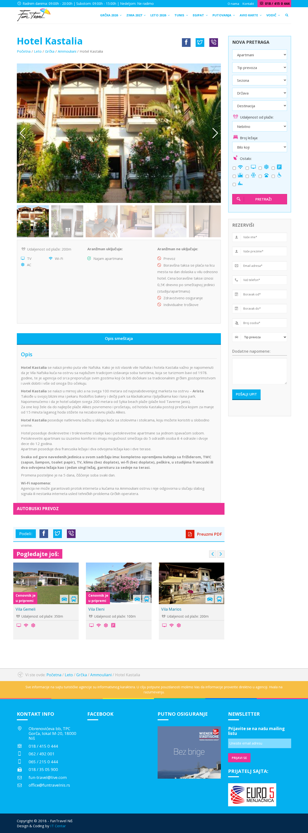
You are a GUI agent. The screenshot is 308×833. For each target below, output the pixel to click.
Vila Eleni (96, 609)
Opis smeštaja (119, 338)
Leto (38, 51)
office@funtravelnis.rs (49, 785)
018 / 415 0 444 (43, 746)
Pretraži (263, 199)
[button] (215, 133)
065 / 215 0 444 (43, 761)
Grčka (49, 51)
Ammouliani (67, 51)
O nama (233, 3)
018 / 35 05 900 (43, 769)
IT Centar (58, 825)
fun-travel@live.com (48, 777)
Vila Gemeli (25, 609)
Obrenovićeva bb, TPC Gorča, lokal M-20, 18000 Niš (52, 733)
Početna (24, 51)
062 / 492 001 (42, 754)
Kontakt (248, 3)
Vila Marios (171, 609)
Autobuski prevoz (38, 508)
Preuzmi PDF (209, 534)
